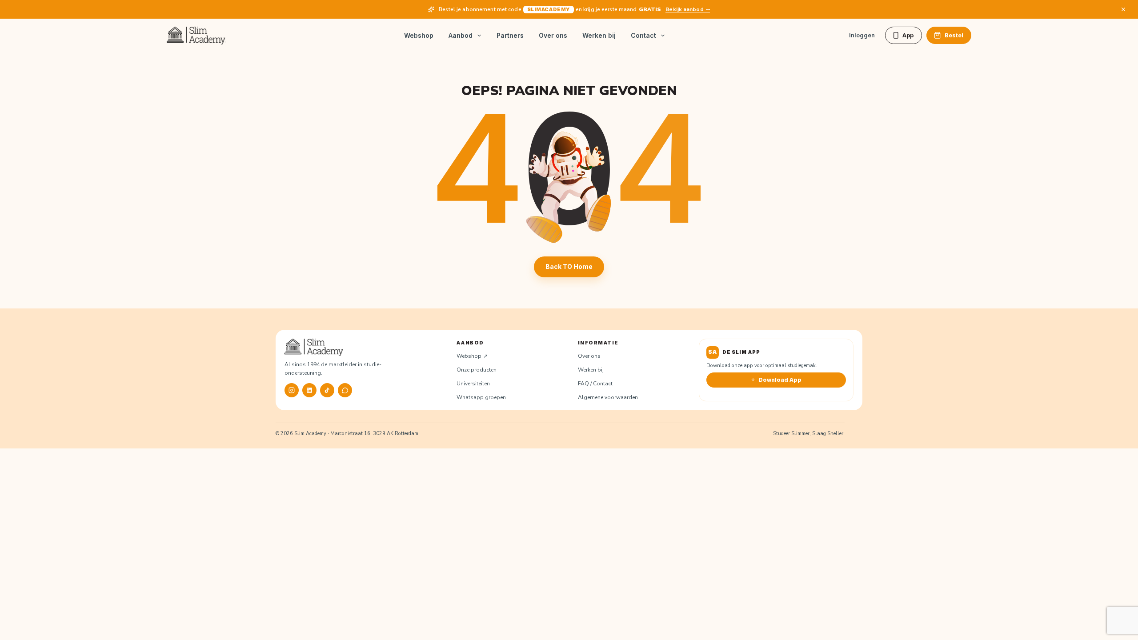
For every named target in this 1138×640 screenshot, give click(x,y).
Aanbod (461, 35)
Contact (643, 35)
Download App (780, 379)
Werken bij (599, 35)
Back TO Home (569, 266)
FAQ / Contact (595, 383)
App (908, 35)
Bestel (954, 35)
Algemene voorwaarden (608, 397)
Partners (510, 35)
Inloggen (862, 35)
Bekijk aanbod (684, 9)
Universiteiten (473, 383)
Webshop (418, 35)
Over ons (553, 35)
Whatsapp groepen (481, 397)
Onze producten (477, 369)
